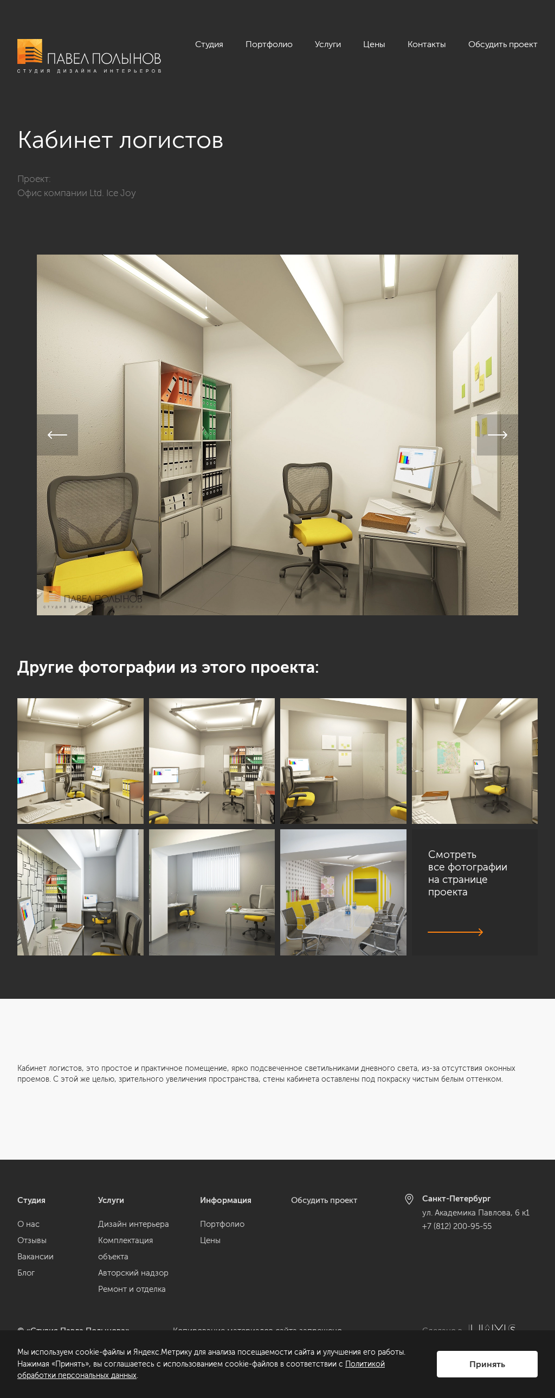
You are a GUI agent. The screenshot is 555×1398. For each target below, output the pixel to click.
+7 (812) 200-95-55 (457, 1226)
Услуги (328, 44)
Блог (26, 1273)
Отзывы (32, 1240)
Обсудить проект (503, 44)
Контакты (427, 44)
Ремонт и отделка (132, 1289)
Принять (487, 1364)
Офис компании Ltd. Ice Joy (76, 192)
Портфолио (269, 44)
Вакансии (35, 1257)
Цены (374, 44)
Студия (209, 44)
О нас (28, 1224)
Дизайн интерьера (133, 1224)
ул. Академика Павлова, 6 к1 (476, 1213)
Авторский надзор (133, 1273)
